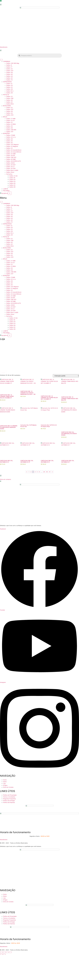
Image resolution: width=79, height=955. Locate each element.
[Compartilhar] (7, 952)
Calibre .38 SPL (10, 155)
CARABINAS (6, 61)
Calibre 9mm (10, 104)
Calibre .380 (9, 98)
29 (44, 472)
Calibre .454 (9, 115)
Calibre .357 (9, 70)
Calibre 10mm (10, 172)
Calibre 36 (12, 187)
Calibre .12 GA (13, 176)
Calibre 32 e (9, 91)
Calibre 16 (12, 178)
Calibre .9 (9, 65)
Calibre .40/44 (10, 163)
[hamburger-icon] (1, 59)
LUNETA (5, 189)
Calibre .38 (9, 72)
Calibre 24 (12, 181)
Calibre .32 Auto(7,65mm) (13, 152)
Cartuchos (9, 174)
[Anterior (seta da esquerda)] (1, 954)
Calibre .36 (9, 93)
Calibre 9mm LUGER (12, 170)
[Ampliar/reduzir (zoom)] (1, 952)
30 (47, 472)
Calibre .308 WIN (11, 129)
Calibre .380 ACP (11, 157)
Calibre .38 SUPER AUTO (13, 161)
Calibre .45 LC (10, 166)
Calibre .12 (9, 83)
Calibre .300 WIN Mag (12, 63)
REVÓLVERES (7, 105)
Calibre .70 (9, 80)
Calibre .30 (9, 126)
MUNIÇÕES (6, 133)
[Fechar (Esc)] (10, 952)
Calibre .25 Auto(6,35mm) (13, 150)
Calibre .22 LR (10, 120)
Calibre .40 (9, 74)
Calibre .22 (9, 69)
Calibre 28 (12, 183)
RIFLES (5, 117)
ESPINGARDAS (7, 81)
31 (49, 472)
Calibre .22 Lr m (11, 137)
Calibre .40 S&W (11, 159)
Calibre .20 (9, 85)
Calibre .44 (9, 76)
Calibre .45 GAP (11, 168)
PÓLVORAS (6, 190)
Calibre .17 (9, 67)
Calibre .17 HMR (10, 118)
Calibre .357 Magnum (12, 144)
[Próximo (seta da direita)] (4, 954)
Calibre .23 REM (11, 124)
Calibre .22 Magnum (12, 146)
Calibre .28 (9, 89)
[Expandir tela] (4, 952)
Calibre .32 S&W (11, 153)
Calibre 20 (12, 179)
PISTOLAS (6, 94)
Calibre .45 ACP (10, 165)
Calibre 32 (12, 185)
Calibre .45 (9, 78)
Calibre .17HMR (10, 135)
